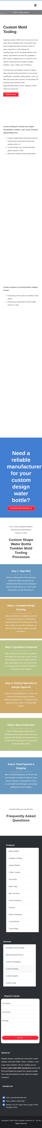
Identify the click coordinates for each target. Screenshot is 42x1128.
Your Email (6, 1012)
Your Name (6, 1003)
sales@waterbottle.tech (19, 1097)
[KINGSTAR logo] (11, 3)
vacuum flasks (8, 133)
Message (5, 1020)
